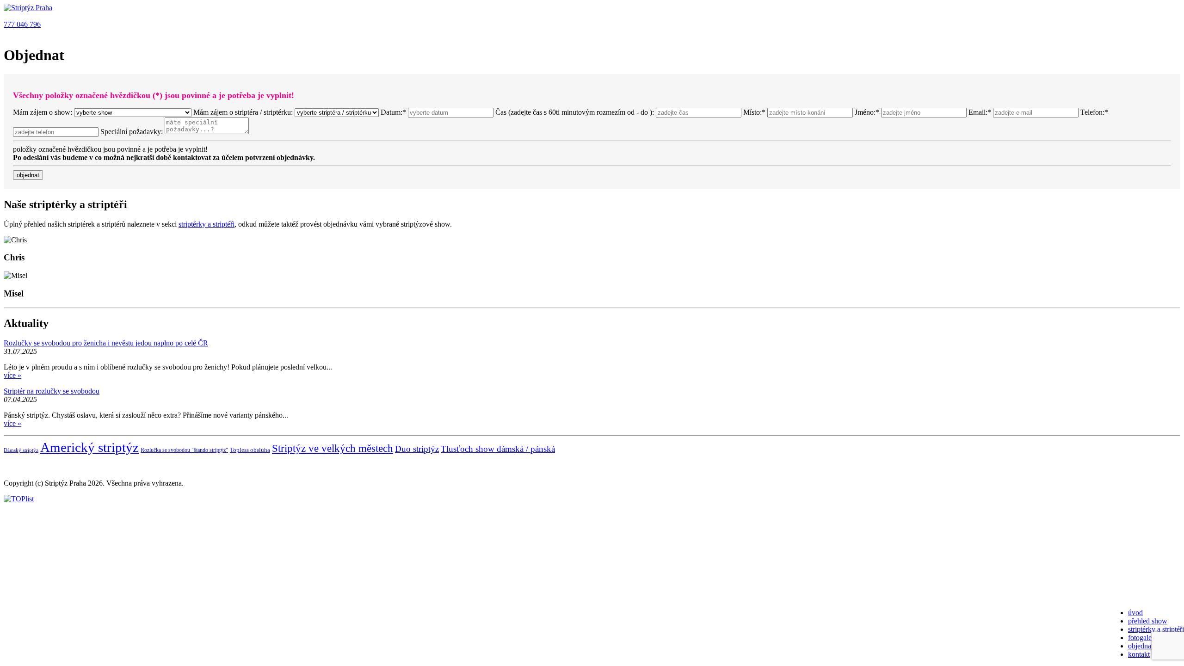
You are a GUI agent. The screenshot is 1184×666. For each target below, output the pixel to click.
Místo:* (755, 112)
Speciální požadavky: (131, 132)
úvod (1135, 613)
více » (12, 375)
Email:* (980, 112)
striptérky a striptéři (1156, 629)
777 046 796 (22, 24)
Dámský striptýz (21, 450)
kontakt (1139, 654)
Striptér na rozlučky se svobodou (51, 391)
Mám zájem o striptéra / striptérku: (244, 112)
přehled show (1147, 621)
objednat (1140, 646)
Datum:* (393, 112)
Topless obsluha (250, 449)
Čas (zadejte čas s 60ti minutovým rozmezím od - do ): (574, 112)
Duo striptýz (417, 449)
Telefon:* (1094, 112)
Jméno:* (868, 112)
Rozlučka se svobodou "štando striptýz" (184, 450)
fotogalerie (1143, 637)
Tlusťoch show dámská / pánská (498, 449)
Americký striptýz (89, 447)
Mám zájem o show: (42, 112)
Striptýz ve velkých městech (332, 448)
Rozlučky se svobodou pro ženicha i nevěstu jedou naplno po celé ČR (106, 343)
